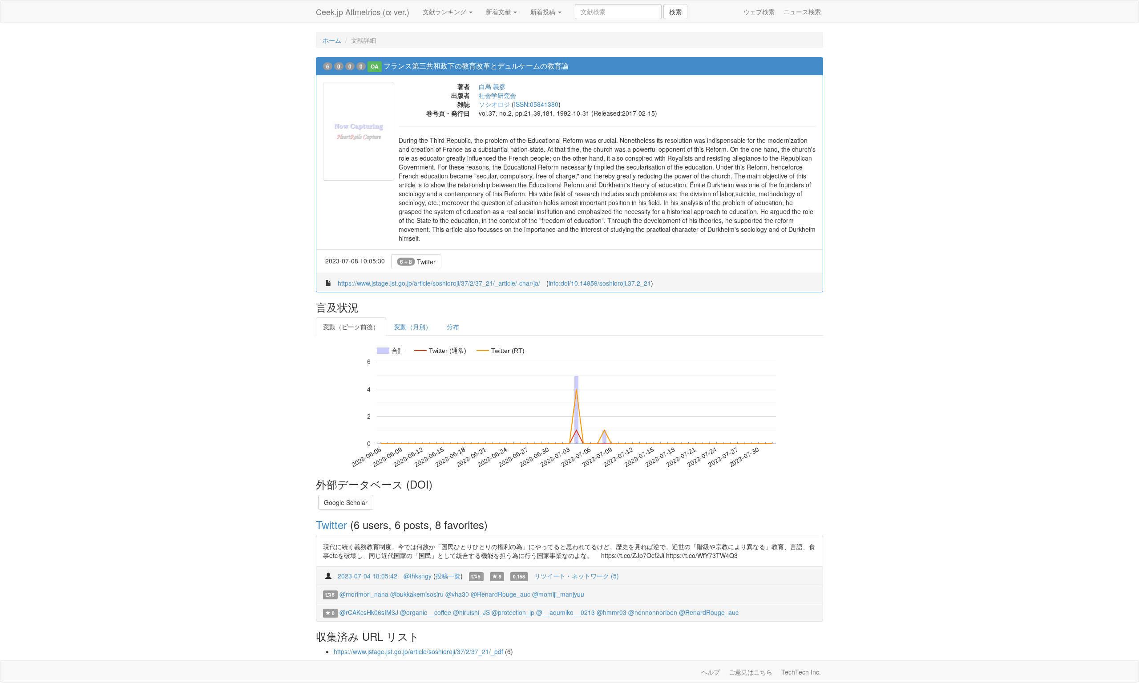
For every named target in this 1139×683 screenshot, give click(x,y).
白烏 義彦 (492, 86)
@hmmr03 (611, 612)
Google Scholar (346, 502)
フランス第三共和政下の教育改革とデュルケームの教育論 (476, 66)
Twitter (418, 261)
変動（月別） (413, 326)
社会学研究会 (497, 95)
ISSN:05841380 (536, 104)
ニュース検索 (802, 11)
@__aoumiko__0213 (565, 612)
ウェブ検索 (759, 11)
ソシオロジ (494, 104)
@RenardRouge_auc (500, 594)
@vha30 (457, 594)
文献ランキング (445, 11)
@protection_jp (513, 612)
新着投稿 (543, 11)
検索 (675, 11)
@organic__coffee (425, 612)
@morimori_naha (363, 594)
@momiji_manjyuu (558, 594)
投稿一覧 (448, 575)
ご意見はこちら (750, 671)
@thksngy (418, 575)
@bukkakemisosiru (417, 594)
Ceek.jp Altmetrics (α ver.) (362, 11)
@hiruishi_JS (471, 612)
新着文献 (499, 11)
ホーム (332, 40)
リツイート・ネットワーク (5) (576, 575)
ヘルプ (710, 671)
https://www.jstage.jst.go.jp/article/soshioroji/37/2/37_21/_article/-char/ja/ (439, 283)
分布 (453, 326)
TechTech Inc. (801, 671)
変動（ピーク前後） (351, 326)
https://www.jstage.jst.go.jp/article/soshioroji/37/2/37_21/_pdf (418, 651)
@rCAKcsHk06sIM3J (368, 612)
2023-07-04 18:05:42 (367, 575)
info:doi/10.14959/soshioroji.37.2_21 (600, 283)
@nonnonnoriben (652, 612)
